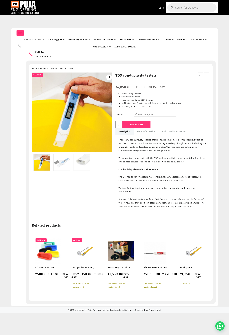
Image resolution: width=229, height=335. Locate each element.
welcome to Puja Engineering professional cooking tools (104, 310)
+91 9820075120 (43, 56)
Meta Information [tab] (146, 131)
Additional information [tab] (174, 131)
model (120, 114)
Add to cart (136, 124)
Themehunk (155, 310)
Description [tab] (125, 131)
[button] (109, 77)
